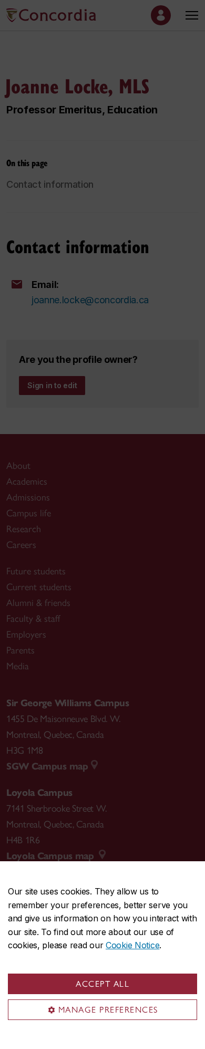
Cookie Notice (132, 945)
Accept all (102, 984)
